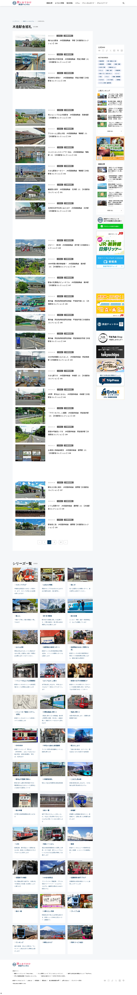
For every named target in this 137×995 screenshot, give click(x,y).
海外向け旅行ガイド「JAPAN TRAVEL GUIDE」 (53, 976)
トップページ (16, 21)
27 (61, 542)
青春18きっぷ (112, 67)
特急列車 (118, 70)
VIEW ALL (110, 131)
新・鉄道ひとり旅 (112, 61)
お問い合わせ (65, 980)
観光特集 (70, 3)
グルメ (107, 76)
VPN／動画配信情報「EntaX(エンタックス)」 (25, 976)
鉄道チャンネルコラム (28, 21)
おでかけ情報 (59, 3)
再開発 (109, 64)
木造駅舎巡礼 (68, 35)
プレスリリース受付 (76, 980)
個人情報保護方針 (53, 980)
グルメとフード (102, 3)
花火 (101, 76)
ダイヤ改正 (110, 79)
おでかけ (102, 79)
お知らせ (30, 980)
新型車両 (102, 64)
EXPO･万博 (102, 67)
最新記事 (49, 3)
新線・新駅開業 (116, 76)
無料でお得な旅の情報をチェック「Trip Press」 (80, 973)
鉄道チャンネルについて (19, 980)
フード (117, 73)
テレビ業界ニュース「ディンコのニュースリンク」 (51, 973)
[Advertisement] (68, 13)
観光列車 (102, 61)
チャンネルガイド (88, 3)
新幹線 (118, 79)
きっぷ (101, 70)
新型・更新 (117, 64)
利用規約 (37, 980)
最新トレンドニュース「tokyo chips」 (24, 973)
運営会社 (44, 980)
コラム (77, 3)
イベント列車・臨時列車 (105, 82)
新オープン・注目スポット (106, 73)
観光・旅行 (109, 70)
